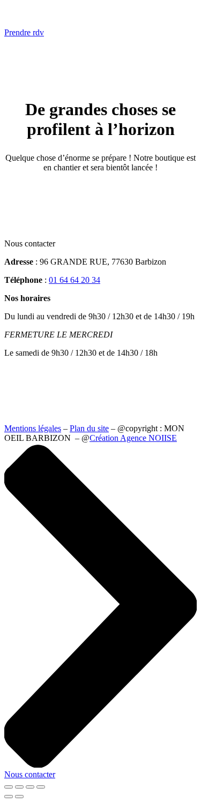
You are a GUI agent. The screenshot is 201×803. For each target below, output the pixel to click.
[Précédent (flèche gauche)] (8, 796)
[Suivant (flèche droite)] (19, 796)
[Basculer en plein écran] (19, 787)
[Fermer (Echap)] (40, 787)
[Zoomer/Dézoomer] (8, 787)
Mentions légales (32, 428)
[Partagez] (30, 787)
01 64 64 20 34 (74, 279)
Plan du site (89, 428)
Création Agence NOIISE (133, 437)
